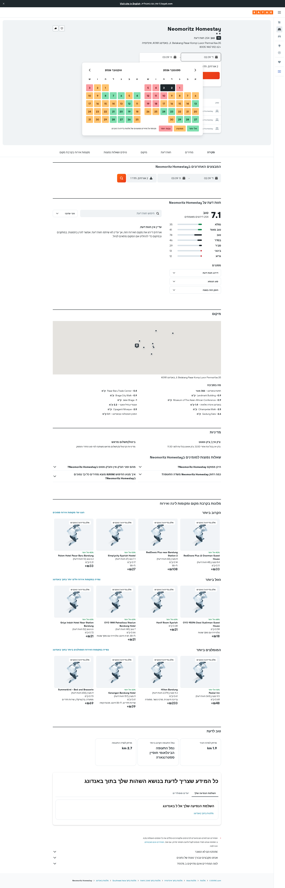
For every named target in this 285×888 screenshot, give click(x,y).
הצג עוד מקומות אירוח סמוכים (68, 512)
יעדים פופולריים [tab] (181, 793)
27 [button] (195, 119)
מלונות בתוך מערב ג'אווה (150, 880)
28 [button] (187, 119)
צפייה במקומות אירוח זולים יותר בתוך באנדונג (76, 579)
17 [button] (164, 103)
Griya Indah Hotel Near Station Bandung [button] (77, 624)
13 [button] (195, 103)
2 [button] (172, 87)
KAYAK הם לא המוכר (206, 851)
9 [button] (172, 95)
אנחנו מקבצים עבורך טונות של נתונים (197, 857)
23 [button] (171, 111)
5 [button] (148, 87)
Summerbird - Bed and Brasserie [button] (76, 689)
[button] (3, 3)
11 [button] (156, 95)
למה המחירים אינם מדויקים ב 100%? (197, 863)
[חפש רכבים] (279, 36)
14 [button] (187, 103)
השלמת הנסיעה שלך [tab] (205, 793)
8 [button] (179, 95)
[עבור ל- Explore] (279, 45)
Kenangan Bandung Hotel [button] (122, 692)
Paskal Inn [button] (214, 692)
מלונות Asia (191, 880)
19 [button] (148, 103)
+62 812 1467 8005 (210, 46)
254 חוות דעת (201, 38)
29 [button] (179, 119)
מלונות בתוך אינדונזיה (173, 880)
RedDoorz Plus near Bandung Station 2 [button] (162, 554)
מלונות (203, 880)
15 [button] (179, 103)
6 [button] (195, 95)
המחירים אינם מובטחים (154, 842)
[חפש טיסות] (279, 22)
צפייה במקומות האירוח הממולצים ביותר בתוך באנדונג (81, 649)
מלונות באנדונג (102, 880)
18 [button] (156, 103)
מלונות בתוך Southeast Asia (124, 880)
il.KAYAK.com (215, 880)
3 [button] (164, 87)
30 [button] (171, 119)
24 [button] (163, 111)
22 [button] (179, 111)
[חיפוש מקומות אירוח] (279, 29)
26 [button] (147, 111)
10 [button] (163, 95)
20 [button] (195, 111)
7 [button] (187, 95)
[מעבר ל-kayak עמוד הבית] (263, 12)
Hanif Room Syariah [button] (167, 622)
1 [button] (179, 87)
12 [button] (148, 95)
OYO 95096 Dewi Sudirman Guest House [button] (201, 624)
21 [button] (187, 111)
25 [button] (155, 111)
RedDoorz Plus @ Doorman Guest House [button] (202, 557)
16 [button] (172, 103)
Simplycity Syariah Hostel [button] (122, 555)
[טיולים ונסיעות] (279, 62)
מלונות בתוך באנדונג (204, 813)
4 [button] (156, 87)
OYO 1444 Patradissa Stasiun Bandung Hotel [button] (120, 624)
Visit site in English (130, 3)
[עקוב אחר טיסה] (279, 52)
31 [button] (89, 119)
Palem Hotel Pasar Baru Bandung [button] (76, 555)
